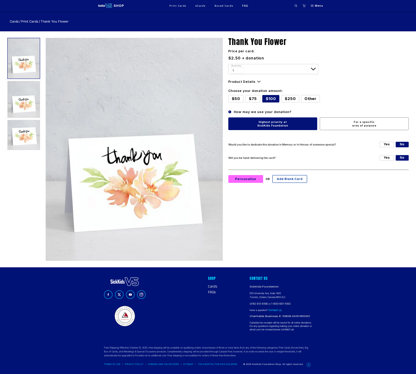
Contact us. (275, 310)
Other (310, 98)
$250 (290, 98)
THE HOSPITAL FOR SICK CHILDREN (217, 364)
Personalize (245, 179)
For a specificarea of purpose (364, 123)
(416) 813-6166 (259, 303)
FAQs (212, 292)
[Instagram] (141, 294)
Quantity (236, 66)
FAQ (245, 5)
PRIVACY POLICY (134, 364)
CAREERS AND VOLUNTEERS (163, 364)
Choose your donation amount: (255, 90)
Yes (387, 144)
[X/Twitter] (119, 294)
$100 (271, 98)
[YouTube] (130, 294)
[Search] (296, 5)
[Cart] (304, 6)
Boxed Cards (223, 5)
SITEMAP (188, 364)
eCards (200, 5)
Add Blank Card (290, 179)
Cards (14, 21)
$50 (236, 98)
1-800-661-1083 (280, 303)
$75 (253, 98)
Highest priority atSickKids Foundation (272, 123)
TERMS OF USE (112, 364)
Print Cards (177, 5)
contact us (287, 329)
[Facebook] (108, 294)
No (402, 144)
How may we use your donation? (260, 112)
